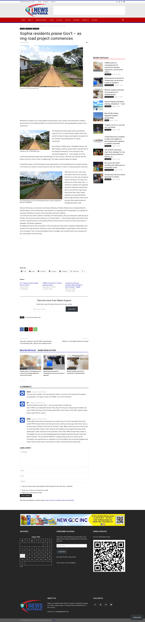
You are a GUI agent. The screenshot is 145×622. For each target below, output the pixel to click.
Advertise (46, 1)
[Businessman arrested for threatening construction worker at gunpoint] (54, 362)
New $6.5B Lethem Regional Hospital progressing (112, 115)
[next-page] (24, 379)
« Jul (21, 566)
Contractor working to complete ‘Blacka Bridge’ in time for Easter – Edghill (74, 285)
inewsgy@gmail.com (62, 611)
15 (45, 552)
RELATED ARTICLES (28, 350)
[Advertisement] (89, 10)
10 (22, 552)
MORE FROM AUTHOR (47, 350)
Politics (68, 20)
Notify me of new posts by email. (32, 492)
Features (76, 20)
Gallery (94, 20)
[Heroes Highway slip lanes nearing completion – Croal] (98, 105)
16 (49, 552)
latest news (28, 28)
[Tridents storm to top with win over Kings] (98, 129)
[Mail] (119, 1)
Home (39, 1)
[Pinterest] (31, 329)
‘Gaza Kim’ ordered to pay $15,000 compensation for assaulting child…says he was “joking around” (36, 342)
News (29, 20)
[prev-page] (21, 379)
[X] (26, 329)
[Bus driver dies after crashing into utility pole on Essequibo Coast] (98, 167)
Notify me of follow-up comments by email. (35, 490)
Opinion (84, 20)
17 (22, 556)
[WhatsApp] (35, 329)
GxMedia (54, 620)
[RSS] (122, 1)
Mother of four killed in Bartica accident (75, 341)
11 (27, 552)
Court (52, 20)
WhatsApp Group (104, 537)
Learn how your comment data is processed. (59, 500)
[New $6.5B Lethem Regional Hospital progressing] (98, 117)
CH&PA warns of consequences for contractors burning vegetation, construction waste (30, 373)
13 (37, 552)
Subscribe (71, 309)
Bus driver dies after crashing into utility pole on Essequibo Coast (115, 165)
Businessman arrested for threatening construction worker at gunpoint (54, 373)
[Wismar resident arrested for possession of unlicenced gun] (77, 362)
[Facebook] (117, 1)
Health (106, 120)
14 (41, 552)
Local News (36, 28)
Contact (53, 1)
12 (32, 552)
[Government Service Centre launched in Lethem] (98, 178)
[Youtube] (124, 1)
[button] (122, 20)
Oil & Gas (59, 20)
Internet (27, 26)
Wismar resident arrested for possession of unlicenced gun (114, 92)
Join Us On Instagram (69, 563)
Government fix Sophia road (33, 317)
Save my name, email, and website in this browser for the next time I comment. (47, 486)
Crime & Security (41, 20)
